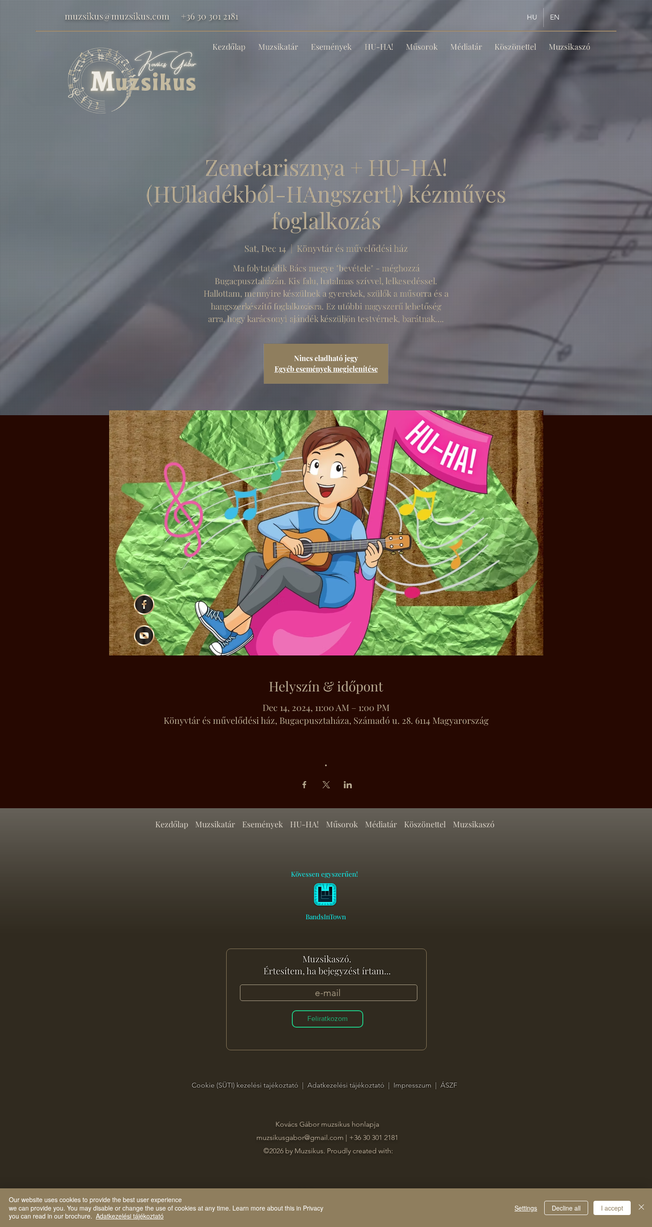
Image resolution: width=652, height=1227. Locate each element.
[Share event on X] (326, 784)
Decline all (566, 1207)
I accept (612, 1207)
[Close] (641, 1207)
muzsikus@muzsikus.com (117, 16)
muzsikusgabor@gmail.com (300, 1137)
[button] (331, 42)
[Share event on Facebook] (304, 784)
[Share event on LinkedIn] (348, 784)
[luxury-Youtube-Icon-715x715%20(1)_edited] (144, 635)
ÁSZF (448, 1085)
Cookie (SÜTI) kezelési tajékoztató (246, 1085)
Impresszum (413, 1085)
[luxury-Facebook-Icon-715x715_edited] (144, 604)
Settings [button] (526, 1207)
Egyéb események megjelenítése (326, 368)
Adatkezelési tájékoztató (346, 1085)
